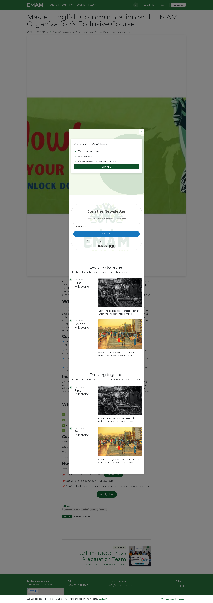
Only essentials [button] (167, 599)
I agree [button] (181, 599)
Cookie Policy (104, 599)
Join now (106, 167)
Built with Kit (106, 246)
